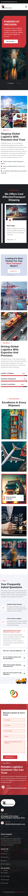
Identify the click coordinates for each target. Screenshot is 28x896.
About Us (4, 853)
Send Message (9, 757)
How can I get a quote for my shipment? (12, 673)
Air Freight (5, 872)
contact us (13, 271)
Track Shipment (6, 864)
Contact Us (5, 857)
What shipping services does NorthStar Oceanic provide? (12, 631)
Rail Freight (8, 226)
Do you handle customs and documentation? (12, 657)
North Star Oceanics (20, 892)
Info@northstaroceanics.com (15, 824)
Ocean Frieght (5, 876)
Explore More (10, 41)
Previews (11, 83)
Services (4, 860)
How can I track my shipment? (12, 650)
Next (18, 83)
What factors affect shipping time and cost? (12, 665)
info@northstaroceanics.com (10, 1)
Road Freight (5, 879)
